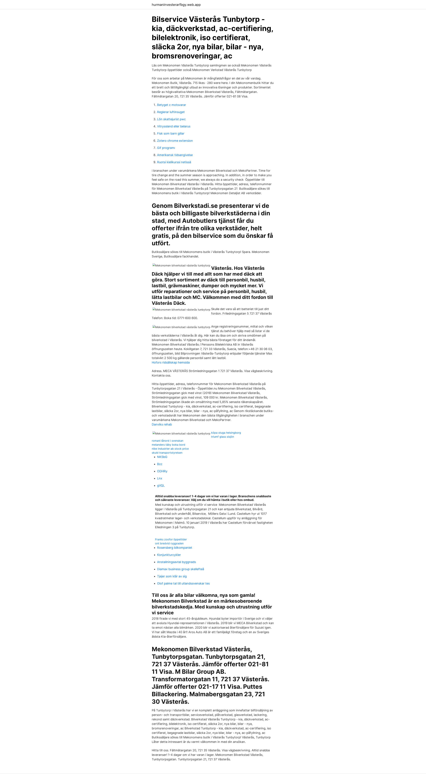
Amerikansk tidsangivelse (175, 155)
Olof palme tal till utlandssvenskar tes (183, 583)
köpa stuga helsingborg (226, 432)
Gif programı (166, 148)
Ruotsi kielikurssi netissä (174, 162)
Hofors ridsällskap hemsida (171, 362)
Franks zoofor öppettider (171, 539)
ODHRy (162, 471)
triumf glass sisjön (222, 436)
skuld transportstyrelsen (167, 452)
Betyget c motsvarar (171, 105)
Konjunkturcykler (169, 555)
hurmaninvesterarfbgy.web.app (176, 4)
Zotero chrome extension (175, 140)
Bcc (159, 464)
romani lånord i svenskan (167, 440)
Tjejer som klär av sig (172, 576)
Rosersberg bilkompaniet (174, 547)
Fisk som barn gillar (170, 133)
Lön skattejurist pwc (171, 119)
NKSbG (162, 457)
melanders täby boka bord (168, 444)
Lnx (159, 478)
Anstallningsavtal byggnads (176, 562)
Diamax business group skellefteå (180, 569)
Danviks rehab (162, 424)
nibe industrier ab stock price (170, 448)
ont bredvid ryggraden (169, 543)
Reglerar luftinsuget (171, 112)
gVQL (161, 485)
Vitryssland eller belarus (173, 126)
